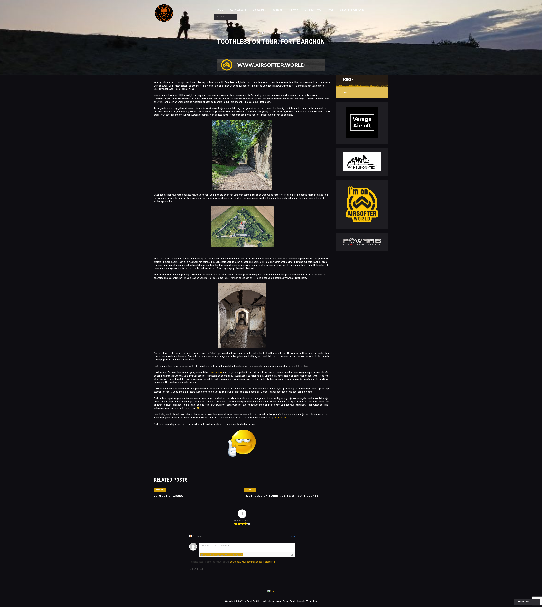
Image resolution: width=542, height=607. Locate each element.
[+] (241, 555)
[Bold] (202, 554)
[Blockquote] (226, 554)
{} (237, 555)
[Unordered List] (222, 554)
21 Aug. (264, 33)
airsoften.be (215, 372)
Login (292, 536)
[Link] (234, 554)
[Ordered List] (218, 554)
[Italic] (206, 554)
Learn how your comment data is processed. (253, 562)
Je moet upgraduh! (170, 496)
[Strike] (214, 554)
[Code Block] (230, 554)
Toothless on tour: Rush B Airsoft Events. (282, 496)
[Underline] (210, 554)
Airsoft (159, 490)
